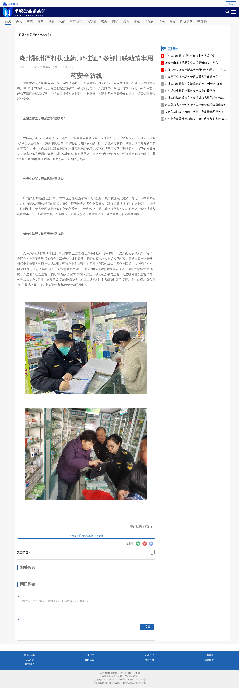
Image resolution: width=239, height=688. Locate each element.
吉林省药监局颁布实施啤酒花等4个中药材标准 (193, 83)
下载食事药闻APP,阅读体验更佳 (86, 535)
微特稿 (202, 21)
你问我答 (89, 659)
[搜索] (227, 11)
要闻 (19, 21)
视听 (126, 21)
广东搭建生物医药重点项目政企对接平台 (190, 90)
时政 (30, 21)
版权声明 (209, 655)
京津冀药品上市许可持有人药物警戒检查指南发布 (195, 104)
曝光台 (149, 21)
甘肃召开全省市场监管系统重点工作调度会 (191, 76)
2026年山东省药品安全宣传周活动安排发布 (191, 62)
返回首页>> (24, 552)
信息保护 (209, 659)
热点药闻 (45, 34)
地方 (104, 21)
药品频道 (32, 34)
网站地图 (29, 664)
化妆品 (92, 21)
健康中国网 (30, 655)
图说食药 (186, 21)
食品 (51, 21)
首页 (8, 21)
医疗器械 (76, 21)
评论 (137, 21)
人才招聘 (149, 655)
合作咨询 (149, 659)
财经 (40, 21)
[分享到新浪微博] (145, 543)
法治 (162, 21)
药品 (62, 21)
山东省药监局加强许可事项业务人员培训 (190, 55)
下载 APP (230, 4)
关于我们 (89, 655)
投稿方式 (29, 659)
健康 (115, 21)
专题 (172, 21)
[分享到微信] (139, 543)
